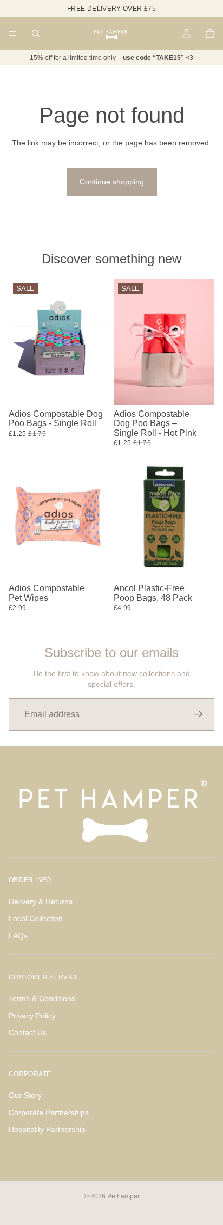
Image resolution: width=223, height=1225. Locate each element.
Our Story (25, 1095)
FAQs (18, 935)
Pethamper (123, 1196)
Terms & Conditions (42, 998)
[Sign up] (198, 714)
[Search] (36, 33)
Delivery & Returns (41, 901)
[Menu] (12, 33)
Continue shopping (112, 181)
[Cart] (210, 33)
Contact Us (28, 1032)
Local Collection (36, 918)
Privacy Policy (32, 1015)
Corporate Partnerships (49, 1112)
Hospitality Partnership (47, 1129)
